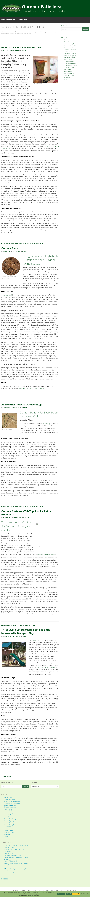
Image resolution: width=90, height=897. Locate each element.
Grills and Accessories (70, 50)
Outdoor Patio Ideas (43, 7)
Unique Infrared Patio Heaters (12, 873)
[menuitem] (9, 20)
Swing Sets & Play (30, 625)
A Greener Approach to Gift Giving (13, 855)
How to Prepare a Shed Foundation (14, 867)
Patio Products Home (8, 20)
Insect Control (68, 59)
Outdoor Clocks (10, 248)
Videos (66, 79)
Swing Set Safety (8, 853)
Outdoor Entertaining (8, 43)
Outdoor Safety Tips (69, 67)
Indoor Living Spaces (7, 400)
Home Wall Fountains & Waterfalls (21, 47)
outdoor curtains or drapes (46, 554)
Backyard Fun (5, 625)
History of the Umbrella (10, 861)
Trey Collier (15, 50)
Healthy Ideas (68, 52)
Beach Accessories (69, 42)
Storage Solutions (69, 73)
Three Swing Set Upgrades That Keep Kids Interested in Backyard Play (25, 631)
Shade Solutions (68, 71)
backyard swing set (38, 640)
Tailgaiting (67, 77)
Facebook (4, 879)
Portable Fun (67, 69)
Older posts (6, 776)
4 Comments (26, 517)
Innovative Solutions (69, 58)
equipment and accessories (46, 667)
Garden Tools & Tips (70, 48)
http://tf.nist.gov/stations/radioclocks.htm (31, 389)
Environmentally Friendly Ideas (72, 44)
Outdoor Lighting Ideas (70, 63)
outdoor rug (46, 424)
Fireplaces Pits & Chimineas (72, 46)
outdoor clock (7, 295)
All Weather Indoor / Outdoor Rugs (21, 404)
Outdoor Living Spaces (36, 243)
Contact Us (23, 20)
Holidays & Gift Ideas (7, 243)
